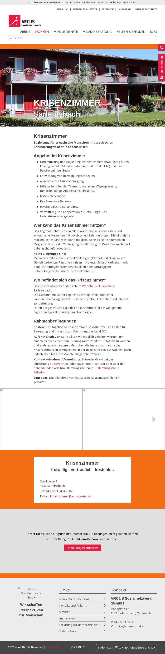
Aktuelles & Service (85, 9)
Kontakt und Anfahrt (73, 605)
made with (106, 647)
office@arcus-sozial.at (129, 626)
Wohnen (42, 31)
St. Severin (57, 364)
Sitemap (64, 612)
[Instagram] (75, 647)
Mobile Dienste (66, 31)
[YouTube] (79, 647)
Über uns (62, 9)
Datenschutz (67, 631)
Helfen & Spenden (130, 31)
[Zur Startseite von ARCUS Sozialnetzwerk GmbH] (26, 21)
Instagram (124, 9)
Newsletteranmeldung (74, 599)
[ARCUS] (84, 647)
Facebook (108, 9)
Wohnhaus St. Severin (97, 286)
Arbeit (25, 31)
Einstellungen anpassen (82, 548)
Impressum (67, 618)
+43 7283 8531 (123, 622)
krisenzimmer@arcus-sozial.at (70, 496)
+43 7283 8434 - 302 (59, 491)
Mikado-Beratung (97, 31)
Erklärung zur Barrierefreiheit (79, 625)
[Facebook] (72, 647)
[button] (41, 419)
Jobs (153, 31)
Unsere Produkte (146, 9)
